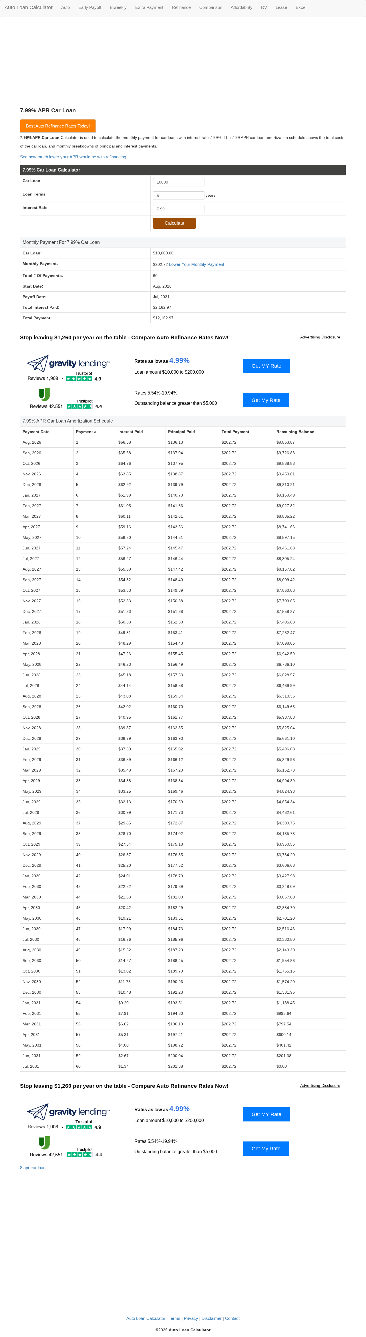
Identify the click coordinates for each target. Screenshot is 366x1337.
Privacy (191, 1318)
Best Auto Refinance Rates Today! (58, 125)
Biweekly (118, 7)
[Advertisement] (183, 64)
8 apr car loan (32, 1167)
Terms (174, 1318)
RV (264, 7)
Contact (232, 1318)
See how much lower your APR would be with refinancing (73, 156)
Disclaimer (212, 1318)
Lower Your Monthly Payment (196, 264)
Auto (65, 7)
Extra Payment (149, 7)
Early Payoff (89, 7)
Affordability (241, 7)
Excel (301, 7)
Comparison (210, 7)
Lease (281, 7)
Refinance (181, 7)
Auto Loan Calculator (29, 7)
